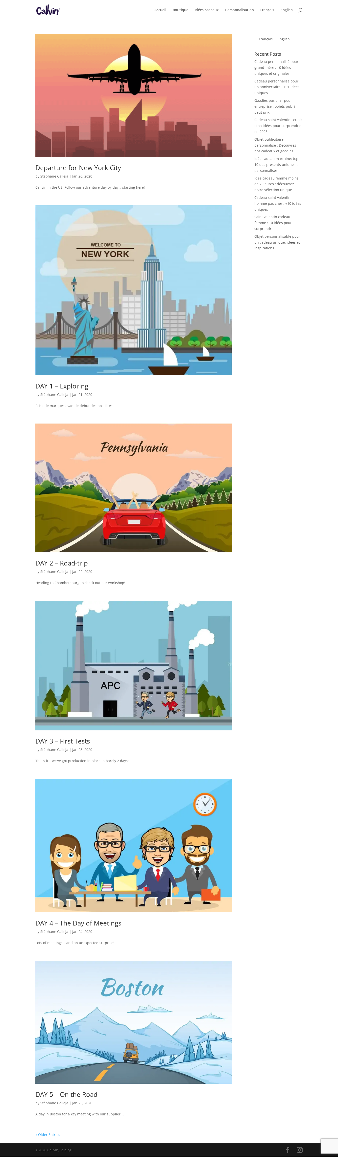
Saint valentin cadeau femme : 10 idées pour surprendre (273, 222)
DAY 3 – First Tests (62, 741)
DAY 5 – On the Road (66, 1094)
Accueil (160, 10)
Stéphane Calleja (54, 176)
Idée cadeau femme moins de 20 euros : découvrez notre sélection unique (276, 184)
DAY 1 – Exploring (61, 386)
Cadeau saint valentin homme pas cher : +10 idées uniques (277, 203)
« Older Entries (47, 1134)
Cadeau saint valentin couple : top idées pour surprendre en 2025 (278, 125)
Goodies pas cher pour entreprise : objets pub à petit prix (274, 106)
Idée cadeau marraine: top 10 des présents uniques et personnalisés (277, 164)
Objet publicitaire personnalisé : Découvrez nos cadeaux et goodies (275, 145)
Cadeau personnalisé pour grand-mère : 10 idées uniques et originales (276, 67)
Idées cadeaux (207, 10)
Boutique (180, 10)
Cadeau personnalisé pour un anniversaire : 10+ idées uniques (276, 87)
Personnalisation (239, 10)
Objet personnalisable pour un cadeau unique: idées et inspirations (277, 242)
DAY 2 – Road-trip (61, 563)
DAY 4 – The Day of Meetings (78, 923)
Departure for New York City (78, 167)
